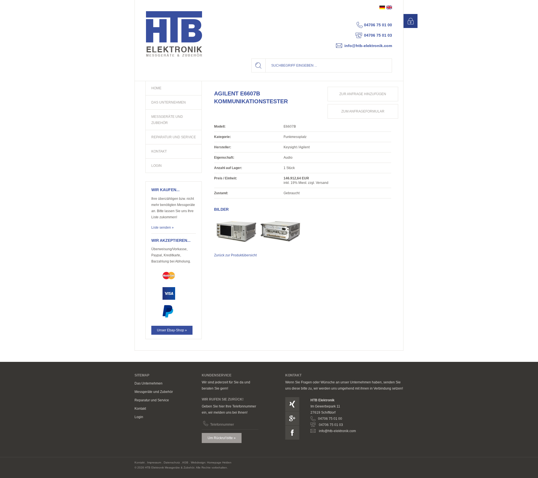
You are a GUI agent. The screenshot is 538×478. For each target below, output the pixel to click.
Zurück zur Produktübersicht (235, 255)
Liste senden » (162, 227)
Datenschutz (172, 462)
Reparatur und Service (151, 400)
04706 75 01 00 (378, 25)
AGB (185, 462)
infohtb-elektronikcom (368, 45)
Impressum (154, 462)
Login (138, 417)
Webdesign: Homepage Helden (211, 462)
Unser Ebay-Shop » (172, 330)
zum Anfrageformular (362, 111)
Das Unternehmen (148, 383)
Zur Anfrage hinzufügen (362, 94)
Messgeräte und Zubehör (153, 392)
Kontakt (140, 409)
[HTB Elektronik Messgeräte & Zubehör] (174, 34)
